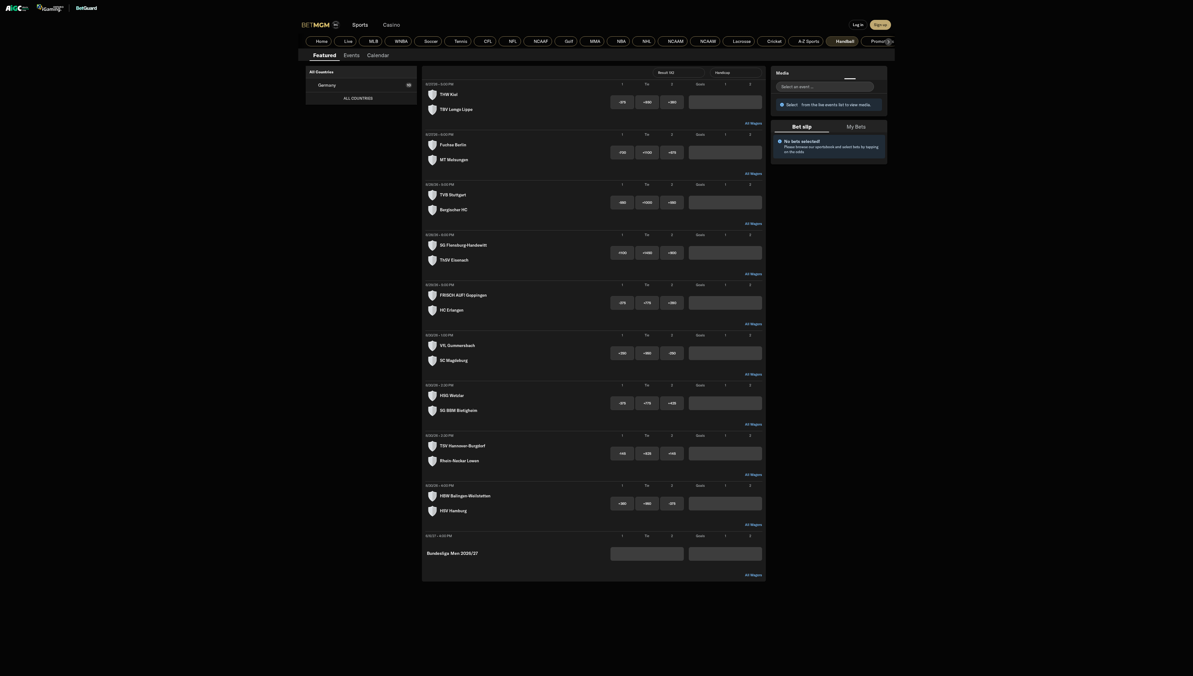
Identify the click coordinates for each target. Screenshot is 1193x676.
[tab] (324, 54)
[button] (888, 42)
